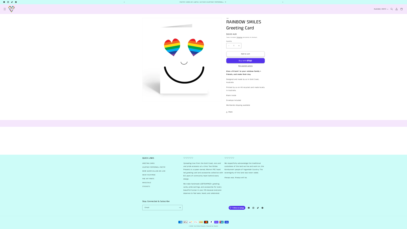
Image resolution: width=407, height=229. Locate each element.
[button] (4, 9)
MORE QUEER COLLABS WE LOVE (153, 171)
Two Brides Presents (200, 226)
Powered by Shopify (212, 226)
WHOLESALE (146, 183)
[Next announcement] (282, 2)
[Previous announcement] (124, 2)
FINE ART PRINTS (148, 179)
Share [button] (230, 112)
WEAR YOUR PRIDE (148, 175)
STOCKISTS (146, 186)
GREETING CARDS (148, 163)
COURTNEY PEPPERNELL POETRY (153, 167)
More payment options (245, 66)
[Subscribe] (179, 207)
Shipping (239, 37)
